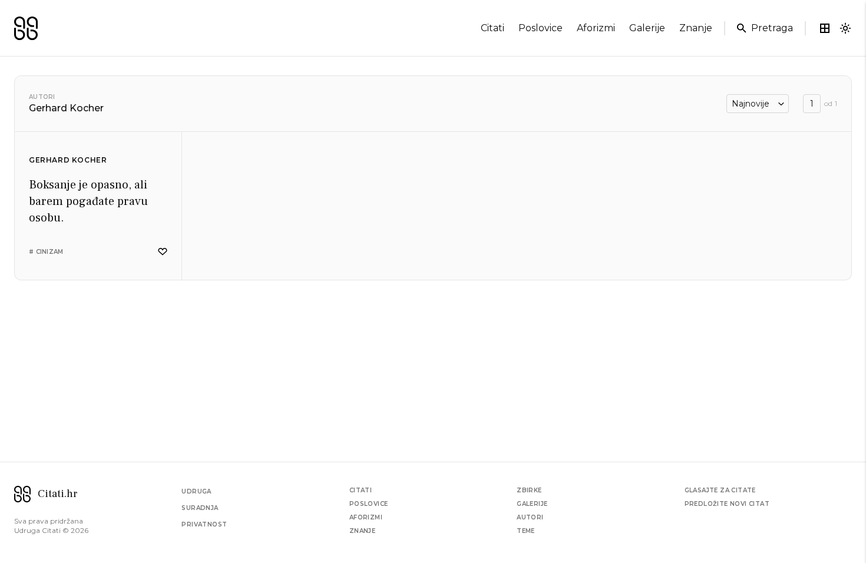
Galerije (532, 504)
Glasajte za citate (720, 490)
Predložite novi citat (727, 504)
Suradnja (199, 508)
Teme (526, 531)
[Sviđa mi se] (162, 252)
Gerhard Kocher (68, 159)
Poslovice (368, 504)
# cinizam (46, 252)
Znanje (362, 531)
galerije (647, 28)
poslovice (540, 28)
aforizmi (596, 28)
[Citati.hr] (26, 28)
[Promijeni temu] (845, 28)
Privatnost (204, 524)
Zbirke (529, 490)
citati (492, 28)
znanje (695, 28)
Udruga (196, 491)
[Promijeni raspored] (824, 28)
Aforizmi (365, 517)
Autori (42, 97)
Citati (360, 490)
